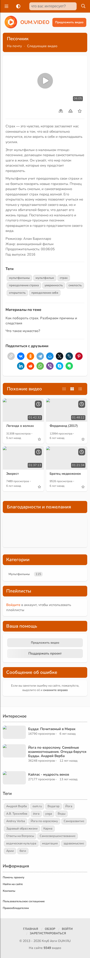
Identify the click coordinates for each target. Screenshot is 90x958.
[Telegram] (40, 356)
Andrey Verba (15, 821)
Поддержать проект (45, 653)
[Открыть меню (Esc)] (6, 6)
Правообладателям (16, 908)
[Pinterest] (79, 356)
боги (23, 851)
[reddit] (30, 366)
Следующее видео (42, 46)
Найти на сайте (13, 884)
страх (64, 278)
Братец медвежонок (65, 473)
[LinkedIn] (20, 366)
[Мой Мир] (50, 356)
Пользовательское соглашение (24, 901)
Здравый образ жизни (22, 828)
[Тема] (17, 6)
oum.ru (37, 806)
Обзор (50, 929)
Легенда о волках (20, 426)
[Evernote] (69, 366)
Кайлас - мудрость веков (48, 774)
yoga (48, 814)
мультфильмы (19, 278)
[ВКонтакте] (20, 356)
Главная (30, 929)
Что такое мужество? (23, 331)
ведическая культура (21, 843)
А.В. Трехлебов (16, 814)
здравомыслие (73, 843)
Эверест (12, 473)
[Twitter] (59, 356)
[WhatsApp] (40, 366)
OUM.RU (64, 941)
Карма (47, 828)
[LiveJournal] (69, 356)
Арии (10, 851)
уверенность (54, 285)
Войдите (13, 604)
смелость (75, 285)
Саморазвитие (74, 821)
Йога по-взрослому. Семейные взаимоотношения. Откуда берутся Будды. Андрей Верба (57, 751)
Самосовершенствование (57, 836)
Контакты (9, 891)
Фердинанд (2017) (64, 426)
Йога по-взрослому (44, 821)
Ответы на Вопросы (20, 836)
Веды (61, 814)
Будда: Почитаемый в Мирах (51, 729)
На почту (14, 46)
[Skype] (59, 366)
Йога (68, 806)
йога (36, 814)
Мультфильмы (19, 574)
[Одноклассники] (30, 356)
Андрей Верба (16, 806)
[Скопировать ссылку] (11, 356)
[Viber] (50, 366)
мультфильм (45, 278)
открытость (17, 293)
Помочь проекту (13, 877)
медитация (50, 843)
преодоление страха (24, 285)
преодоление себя (44, 293)
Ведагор (54, 806)
